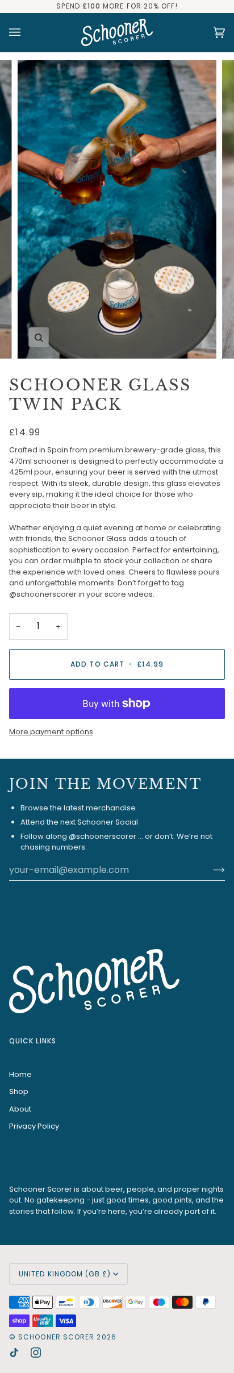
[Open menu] (26, 32)
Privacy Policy (34, 1126)
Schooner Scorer (56, 1337)
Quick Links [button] (32, 1041)
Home (20, 1074)
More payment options (51, 731)
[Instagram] (36, 1352)
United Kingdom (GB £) (65, 1274)
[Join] (210, 869)
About (20, 1109)
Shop (18, 1091)
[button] (117, 926)
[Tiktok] (14, 1352)
